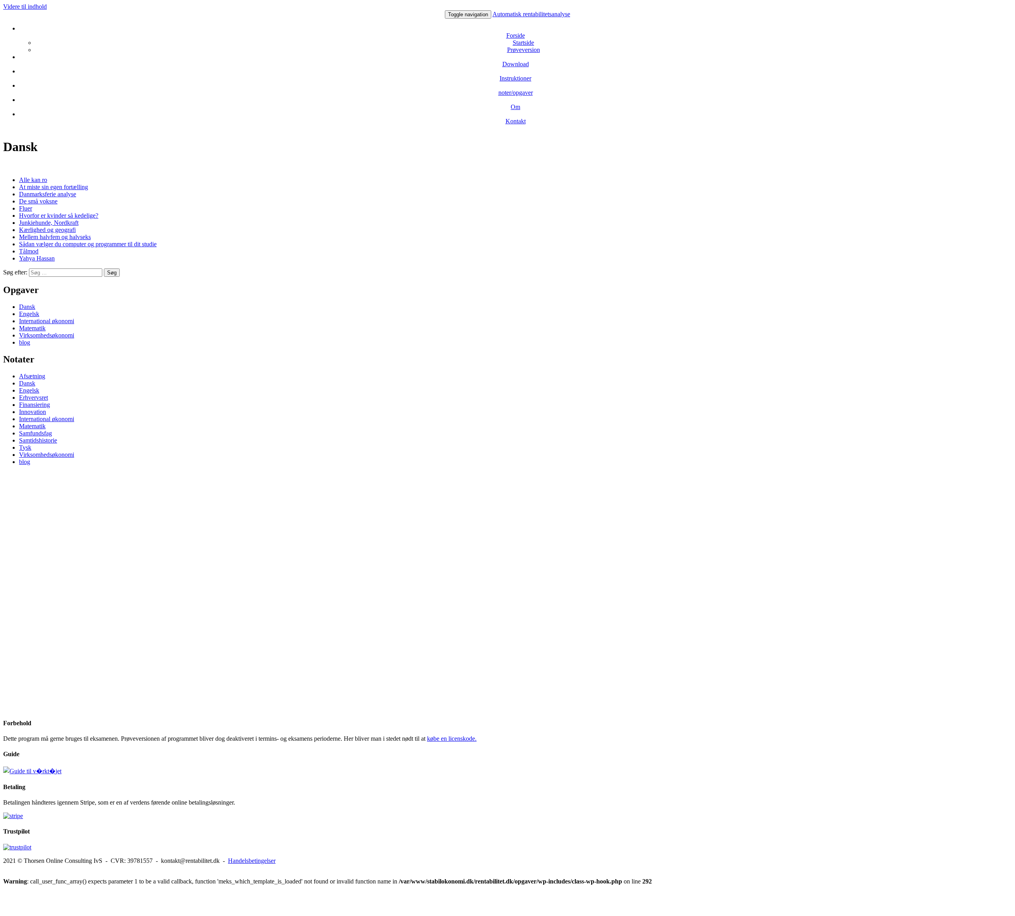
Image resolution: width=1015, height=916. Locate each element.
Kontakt (516, 121)
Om (515, 106)
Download (515, 64)
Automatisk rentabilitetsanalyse (531, 14)
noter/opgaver (515, 92)
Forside (515, 35)
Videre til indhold (25, 6)
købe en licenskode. (452, 738)
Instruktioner (515, 78)
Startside (523, 42)
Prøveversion (523, 49)
